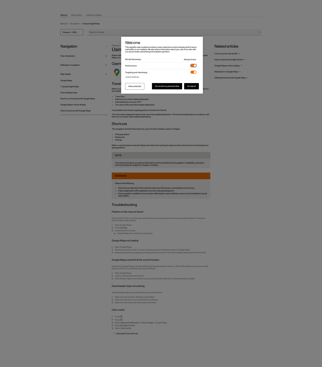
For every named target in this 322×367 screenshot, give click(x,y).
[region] (162, 65)
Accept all (191, 86)
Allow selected (134, 86)
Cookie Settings (132, 77)
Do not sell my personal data (167, 86)
